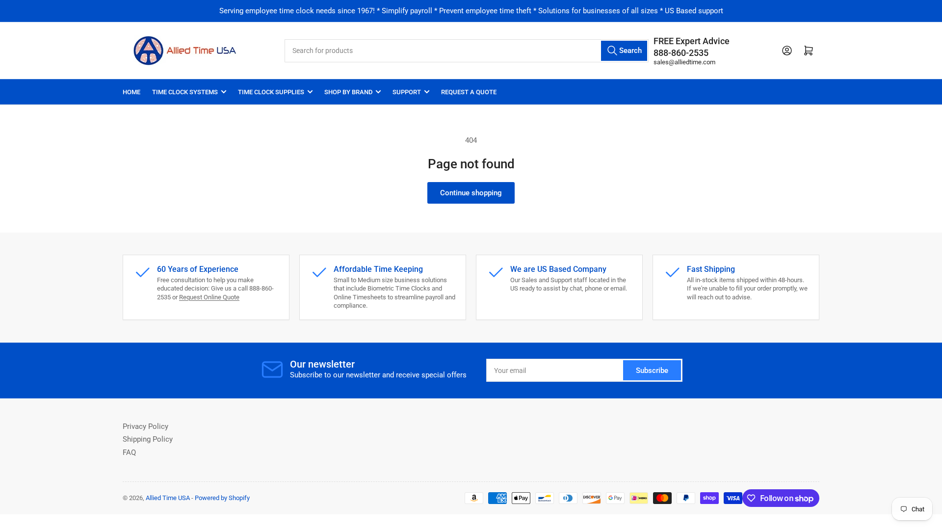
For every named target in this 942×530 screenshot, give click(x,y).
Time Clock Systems (185, 92)
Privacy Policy (145, 426)
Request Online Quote (209, 297)
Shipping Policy (148, 439)
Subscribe (652, 370)
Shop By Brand (348, 92)
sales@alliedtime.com (684, 62)
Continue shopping (471, 192)
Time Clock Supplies (271, 92)
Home (131, 92)
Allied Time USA (168, 498)
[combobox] (466, 50)
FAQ (129, 452)
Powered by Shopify (222, 498)
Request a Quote (469, 92)
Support (406, 92)
